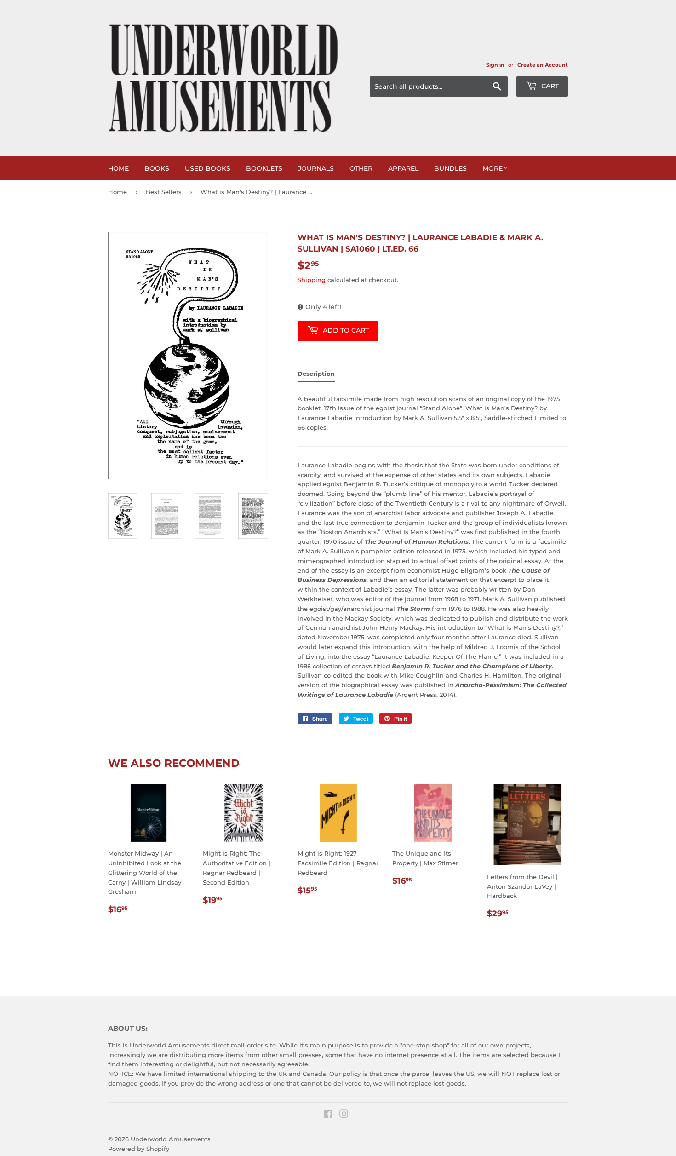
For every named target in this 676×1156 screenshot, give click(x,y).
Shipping (312, 279)
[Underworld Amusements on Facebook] (328, 1115)
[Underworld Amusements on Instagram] (344, 1115)
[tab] (316, 375)
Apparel (403, 168)
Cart (549, 86)
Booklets (264, 168)
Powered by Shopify (138, 1148)
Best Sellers (164, 192)
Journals (316, 168)
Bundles (450, 168)
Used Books (207, 168)
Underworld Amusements (171, 1139)
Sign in (495, 65)
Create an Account (542, 65)
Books (156, 168)
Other (360, 168)
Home (118, 168)
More (492, 168)
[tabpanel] (433, 544)
